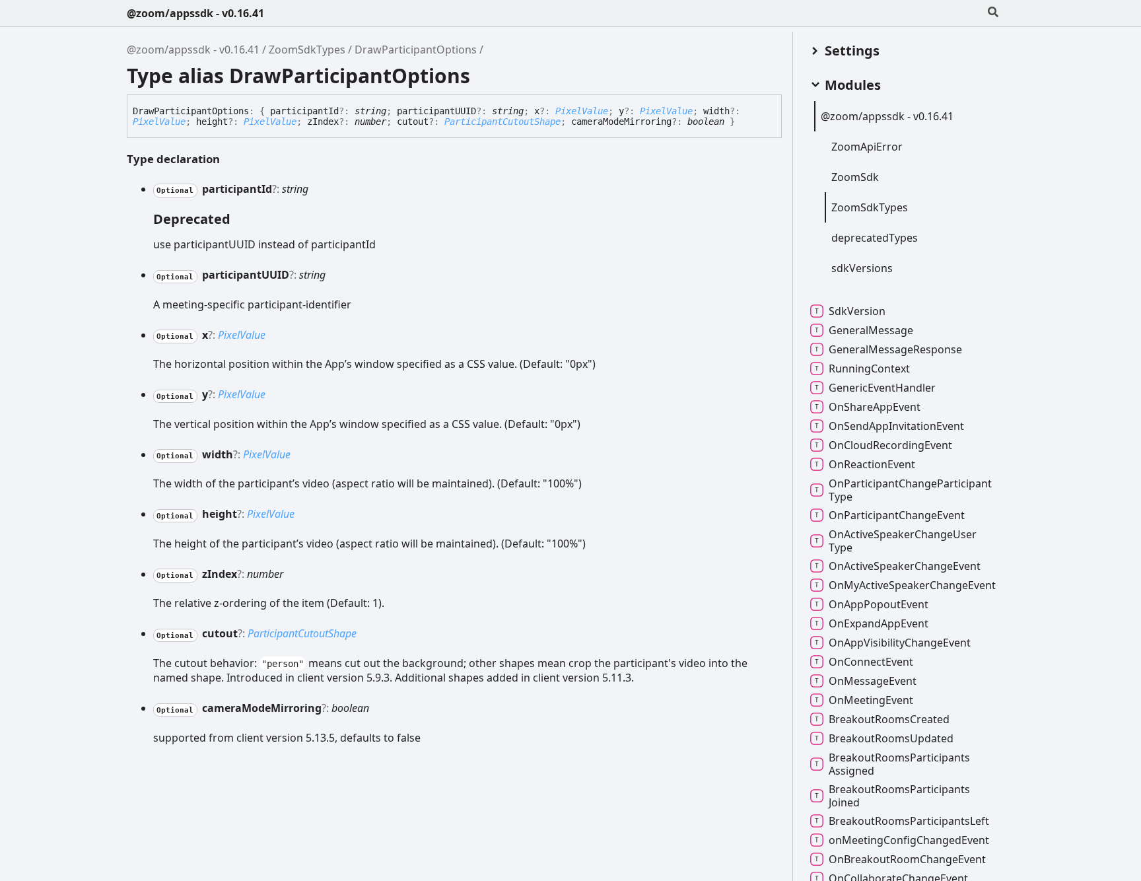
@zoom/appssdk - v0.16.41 (195, 13)
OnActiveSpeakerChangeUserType (903, 541)
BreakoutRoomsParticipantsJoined (899, 796)
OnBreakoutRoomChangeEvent (907, 859)
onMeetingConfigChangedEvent (909, 840)
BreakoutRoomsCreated (889, 719)
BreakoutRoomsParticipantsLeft (909, 821)
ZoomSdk (855, 177)
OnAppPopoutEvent (878, 604)
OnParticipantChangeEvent (897, 515)
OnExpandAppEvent (878, 623)
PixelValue (581, 111)
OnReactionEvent (872, 464)
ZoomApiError (867, 146)
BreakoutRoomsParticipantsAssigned (899, 764)
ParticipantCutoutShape (502, 121)
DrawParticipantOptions (416, 49)
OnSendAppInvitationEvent (896, 426)
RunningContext (869, 368)
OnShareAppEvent (874, 406)
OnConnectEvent (871, 661)
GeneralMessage (871, 330)
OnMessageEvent (872, 680)
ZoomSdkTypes (307, 49)
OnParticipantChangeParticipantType (910, 490)
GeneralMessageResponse (895, 349)
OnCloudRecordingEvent (890, 445)
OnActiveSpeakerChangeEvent (905, 566)
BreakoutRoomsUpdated (891, 738)
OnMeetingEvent (871, 700)
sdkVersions (862, 268)
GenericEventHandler (882, 387)
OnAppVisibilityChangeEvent (900, 642)
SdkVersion (857, 311)
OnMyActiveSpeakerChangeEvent (912, 585)
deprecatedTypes (874, 237)
